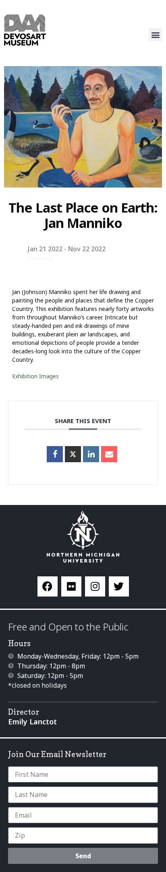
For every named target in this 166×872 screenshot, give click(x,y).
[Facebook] (47, 586)
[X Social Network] (73, 454)
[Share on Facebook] (55, 454)
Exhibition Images (35, 376)
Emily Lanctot (32, 721)
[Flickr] (71, 586)
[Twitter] (119, 586)
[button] (155, 34)
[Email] (109, 454)
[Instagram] (95, 586)
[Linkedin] (91, 454)
